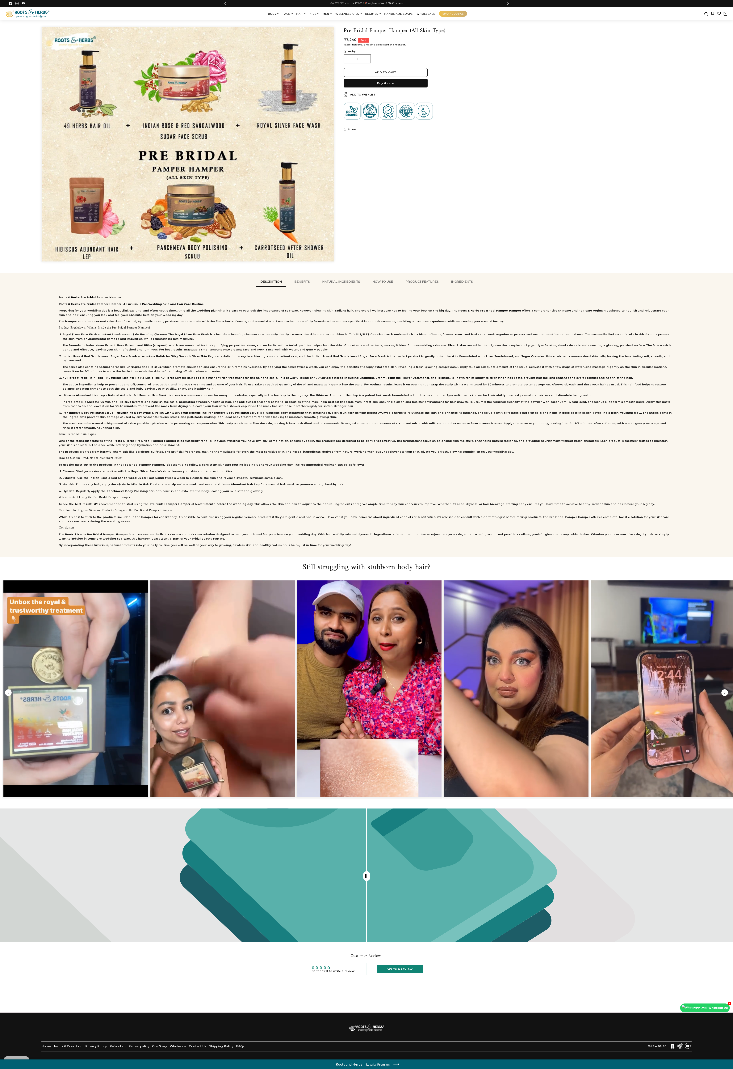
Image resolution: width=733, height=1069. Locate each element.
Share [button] (352, 129)
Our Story (159, 1046)
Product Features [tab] (422, 281)
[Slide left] (8, 692)
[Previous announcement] (225, 3)
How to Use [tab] (382, 281)
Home (46, 1046)
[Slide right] (724, 692)
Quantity (350, 51)
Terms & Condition (68, 1046)
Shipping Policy (221, 1046)
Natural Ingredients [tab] (341, 281)
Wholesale (178, 1046)
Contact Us (197, 1046)
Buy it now (385, 83)
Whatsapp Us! (718, 1007)
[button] (273, 14)
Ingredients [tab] (462, 281)
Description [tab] (271, 281)
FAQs (240, 1046)
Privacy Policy (96, 1046)
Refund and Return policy (129, 1046)
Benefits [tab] (302, 281)
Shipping (369, 44)
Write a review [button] (400, 969)
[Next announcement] (508, 3)
